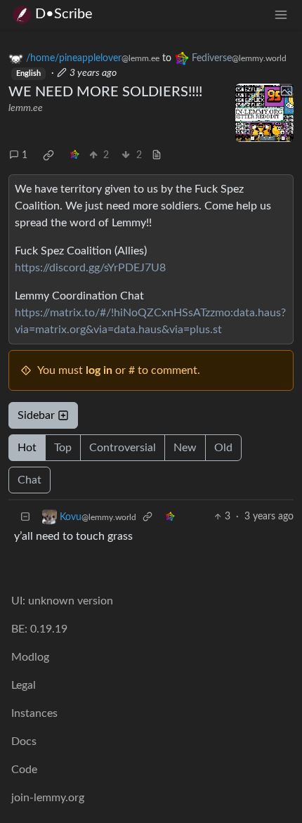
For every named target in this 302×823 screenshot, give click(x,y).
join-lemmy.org (47, 797)
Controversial (122, 447)
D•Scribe (64, 14)
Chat (29, 480)
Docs (24, 741)
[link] (48, 155)
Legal (23, 685)
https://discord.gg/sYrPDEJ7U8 (90, 267)
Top (63, 447)
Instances (34, 713)
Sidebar (36, 415)
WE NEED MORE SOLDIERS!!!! (105, 92)
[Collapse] (25, 517)
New (185, 447)
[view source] (156, 156)
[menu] (281, 14)
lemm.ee (25, 108)
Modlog (30, 657)
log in (99, 370)
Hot (27, 447)
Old (223, 447)
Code (24, 769)
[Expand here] (264, 113)
